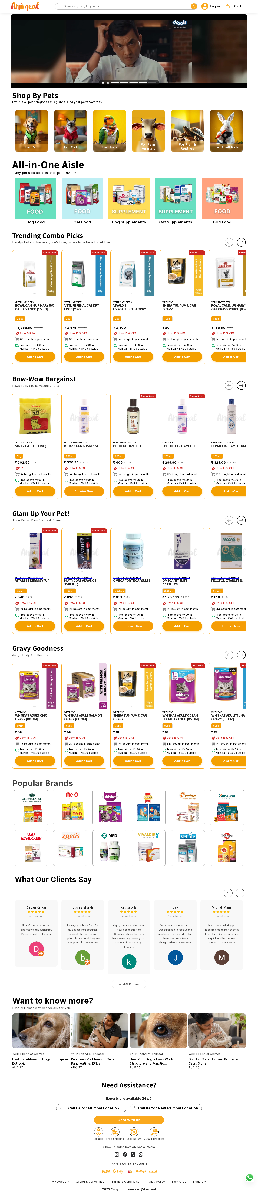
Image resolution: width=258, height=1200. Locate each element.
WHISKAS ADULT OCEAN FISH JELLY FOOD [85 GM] (180, 717)
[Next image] (54, 272)
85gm (216, 318)
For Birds (109, 147)
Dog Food (35, 222)
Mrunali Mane (129, 907)
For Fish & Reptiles (187, 147)
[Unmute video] (107, 82)
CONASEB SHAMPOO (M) (229, 446)
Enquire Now (84, 491)
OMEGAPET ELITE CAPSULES (175, 582)
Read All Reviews (129, 983)
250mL (21, 590)
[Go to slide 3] (133, 82)
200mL (70, 456)
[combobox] (126, 6)
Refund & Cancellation (90, 1181)
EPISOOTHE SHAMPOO (178, 446)
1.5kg (20, 318)
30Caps (119, 590)
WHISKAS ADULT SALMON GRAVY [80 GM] (83, 717)
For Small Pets (226, 147)
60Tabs (217, 590)
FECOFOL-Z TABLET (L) (227, 580)
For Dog (32, 147)
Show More (36, 946)
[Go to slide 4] (143, 82)
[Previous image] (15, 272)
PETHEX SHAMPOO (127, 446)
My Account (60, 1181)
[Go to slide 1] (115, 82)
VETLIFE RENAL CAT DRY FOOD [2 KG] (81, 307)
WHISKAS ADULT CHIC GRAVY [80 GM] (31, 717)
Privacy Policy (154, 1181)
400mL (70, 590)
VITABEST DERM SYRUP (32, 580)
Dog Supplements (129, 222)
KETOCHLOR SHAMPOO (81, 446)
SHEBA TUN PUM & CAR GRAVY (179, 307)
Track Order (179, 1181)
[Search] (58, 7)
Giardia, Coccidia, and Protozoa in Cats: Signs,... (215, 1061)
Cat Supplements (175, 222)
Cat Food (82, 222)
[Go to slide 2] (124, 82)
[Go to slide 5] (152, 82)
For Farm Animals (148, 147)
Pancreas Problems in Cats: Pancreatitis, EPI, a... (93, 1061)
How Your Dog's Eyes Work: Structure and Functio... (152, 1061)
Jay (82, 907)
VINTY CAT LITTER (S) (30, 446)
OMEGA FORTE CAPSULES (131, 580)
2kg (68, 318)
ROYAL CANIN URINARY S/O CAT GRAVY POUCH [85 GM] (231, 307)
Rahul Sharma (222, 907)
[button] (233, 6)
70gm (167, 318)
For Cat (70, 147)
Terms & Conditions (125, 1181)
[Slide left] (229, 242)
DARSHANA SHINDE (175, 907)
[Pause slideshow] (103, 82)
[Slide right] (241, 242)
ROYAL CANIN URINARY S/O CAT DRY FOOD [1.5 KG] (34, 307)
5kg (19, 456)
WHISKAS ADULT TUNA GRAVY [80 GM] (228, 717)
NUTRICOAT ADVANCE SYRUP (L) (80, 582)
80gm (20, 725)
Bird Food (222, 222)
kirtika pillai (36, 907)
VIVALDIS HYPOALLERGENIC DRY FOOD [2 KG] (129, 307)
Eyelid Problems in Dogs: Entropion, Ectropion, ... (40, 1061)
